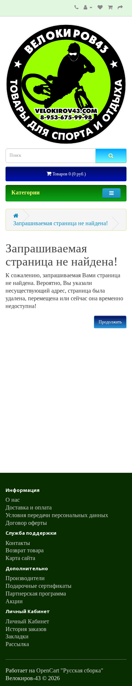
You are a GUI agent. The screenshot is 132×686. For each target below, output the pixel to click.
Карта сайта (20, 558)
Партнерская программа (36, 593)
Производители (25, 578)
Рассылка (17, 644)
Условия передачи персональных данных (57, 515)
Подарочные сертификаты (39, 586)
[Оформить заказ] (120, 7)
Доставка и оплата (29, 507)
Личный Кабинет (27, 621)
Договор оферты (26, 523)
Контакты (18, 543)
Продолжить (110, 322)
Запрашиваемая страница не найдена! (60, 223)
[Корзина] (110, 7)
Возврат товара (25, 550)
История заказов (26, 629)
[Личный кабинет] (88, 7)
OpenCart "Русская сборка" (69, 670)
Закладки (17, 636)
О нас (13, 500)
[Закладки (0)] (100, 7)
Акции (14, 601)
